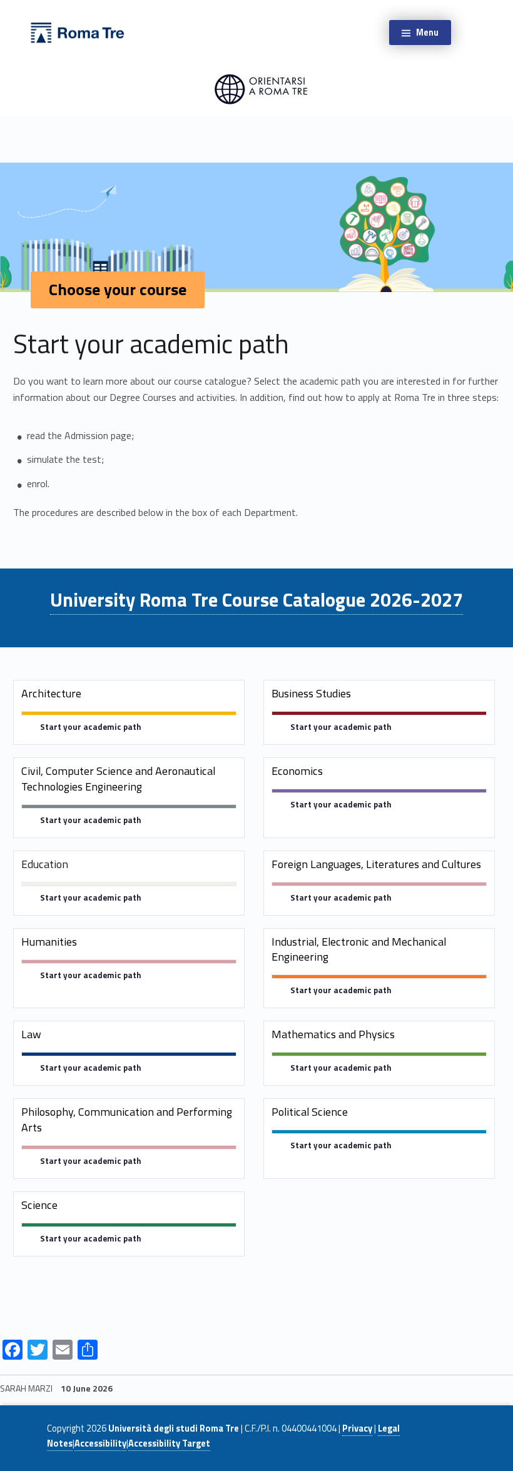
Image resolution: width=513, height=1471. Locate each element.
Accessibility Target (169, 1443)
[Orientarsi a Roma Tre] (77, 31)
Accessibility (100, 1443)
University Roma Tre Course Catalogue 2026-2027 (256, 599)
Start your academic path (90, 727)
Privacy (357, 1428)
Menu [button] (427, 32)
